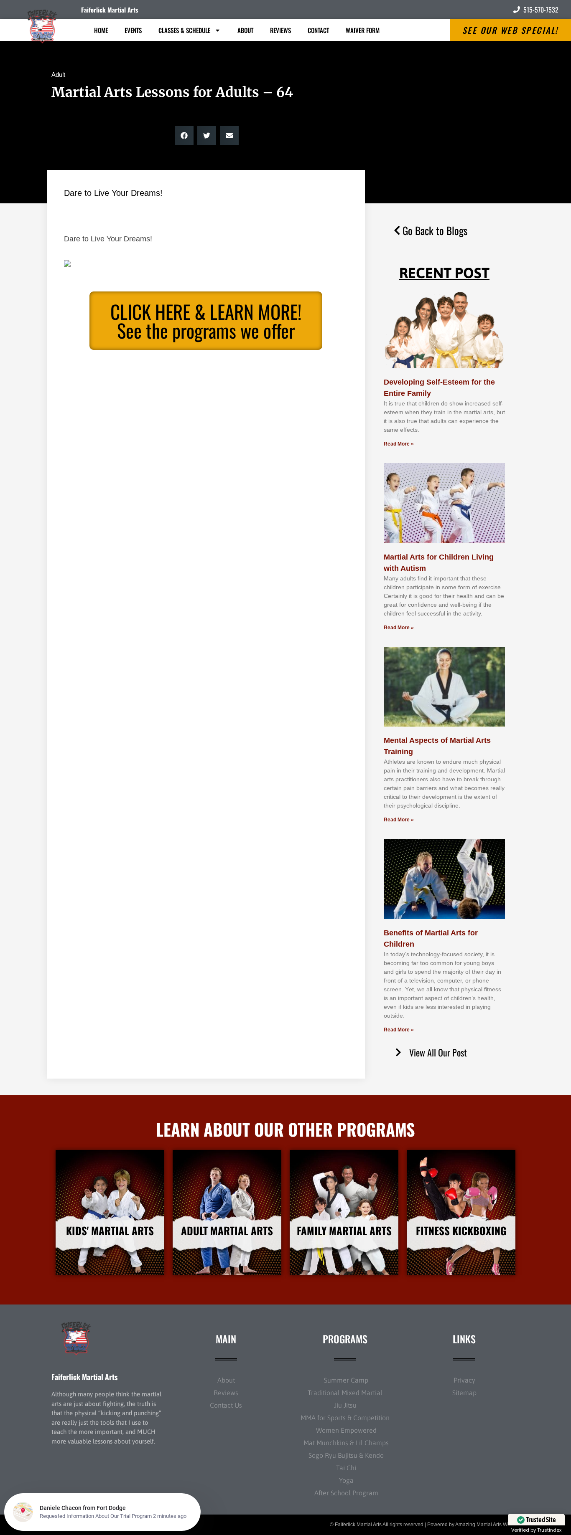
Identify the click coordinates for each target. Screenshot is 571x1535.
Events (133, 30)
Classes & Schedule (184, 30)
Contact (318, 30)
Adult (58, 74)
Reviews (280, 30)
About (245, 30)
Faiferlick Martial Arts (109, 9)
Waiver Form (363, 30)
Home (101, 30)
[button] (184, 135)
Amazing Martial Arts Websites (489, 1524)
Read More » (399, 444)
